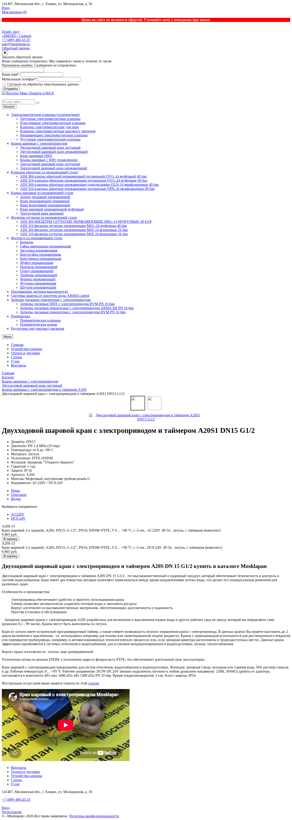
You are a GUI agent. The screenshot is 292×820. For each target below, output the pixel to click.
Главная (17, 345)
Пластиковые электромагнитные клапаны (53, 123)
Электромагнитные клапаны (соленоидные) (45, 115)
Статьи (16, 357)
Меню (8, 336)
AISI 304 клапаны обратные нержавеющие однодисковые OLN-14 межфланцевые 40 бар (89, 184)
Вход (6, 8)
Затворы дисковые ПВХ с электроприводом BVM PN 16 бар (67, 304)
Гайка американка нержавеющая (45, 246)
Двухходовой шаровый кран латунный (50, 147)
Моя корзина (14, 12)
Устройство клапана (26, 349)
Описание (19, 495)
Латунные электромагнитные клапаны (50, 119)
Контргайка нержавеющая (40, 254)
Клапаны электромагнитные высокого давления (57, 131)
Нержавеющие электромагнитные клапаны (54, 135)
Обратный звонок (16, 48)
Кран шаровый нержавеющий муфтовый (52, 209)
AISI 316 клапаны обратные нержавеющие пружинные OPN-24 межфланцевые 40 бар (87, 189)
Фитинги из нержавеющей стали (36, 238)
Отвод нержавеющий (36, 271)
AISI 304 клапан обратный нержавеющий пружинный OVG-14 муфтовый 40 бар (83, 176)
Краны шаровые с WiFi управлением (48, 160)
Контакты (18, 365)
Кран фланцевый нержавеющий (45, 205)
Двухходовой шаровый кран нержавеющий (54, 152)
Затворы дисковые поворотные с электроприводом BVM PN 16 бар (72, 312)
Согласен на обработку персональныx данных (42, 84)
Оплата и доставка (25, 353)
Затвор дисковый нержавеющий (45, 197)
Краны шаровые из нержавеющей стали (42, 193)
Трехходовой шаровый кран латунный (50, 164)
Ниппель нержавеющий (38, 267)
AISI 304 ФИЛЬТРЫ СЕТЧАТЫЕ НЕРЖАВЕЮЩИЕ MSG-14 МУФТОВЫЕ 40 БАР (86, 222)
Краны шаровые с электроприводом (39, 143)
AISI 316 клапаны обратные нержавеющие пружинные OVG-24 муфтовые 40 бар (83, 180)
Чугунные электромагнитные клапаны (50, 139)
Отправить (11, 89)
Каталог (9, 106)
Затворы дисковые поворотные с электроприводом (51, 300)
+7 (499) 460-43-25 (16, 799)
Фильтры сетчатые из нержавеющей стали (44, 217)
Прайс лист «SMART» (11, 34)
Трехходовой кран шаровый (42, 213)
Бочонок (26, 242)
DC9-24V (18, 518)
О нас (15, 361)
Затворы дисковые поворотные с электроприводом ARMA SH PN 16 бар (77, 308)
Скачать (25, 36)
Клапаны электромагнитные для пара (49, 127)
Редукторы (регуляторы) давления (37, 328)
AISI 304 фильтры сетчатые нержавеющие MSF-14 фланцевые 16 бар (74, 230)
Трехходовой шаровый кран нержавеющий (53, 168)
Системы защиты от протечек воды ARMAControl (50, 296)
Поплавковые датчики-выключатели (39, 291)
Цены (15, 491)
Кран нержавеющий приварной (45, 201)
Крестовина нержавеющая (40, 259)
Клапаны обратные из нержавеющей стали (44, 172)
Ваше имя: (11, 74)
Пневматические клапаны (40, 320)
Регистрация (11, 812)
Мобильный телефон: (19, 79)
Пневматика (20, 316)
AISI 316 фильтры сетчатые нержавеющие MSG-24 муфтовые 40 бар (73, 226)
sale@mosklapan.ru (16, 44)
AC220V (17, 514)
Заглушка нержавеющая (38, 250)
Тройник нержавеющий (38, 275)
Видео (16, 499)
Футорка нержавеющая (38, 283)
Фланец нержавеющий (37, 279)
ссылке (93, 683)
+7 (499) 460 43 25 (16, 40)
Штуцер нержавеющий (38, 287)
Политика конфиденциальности (94, 816)
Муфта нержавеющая (36, 263)
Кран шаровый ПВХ (36, 156)
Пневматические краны (38, 324)
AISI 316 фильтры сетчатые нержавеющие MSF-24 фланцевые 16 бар (74, 234)
